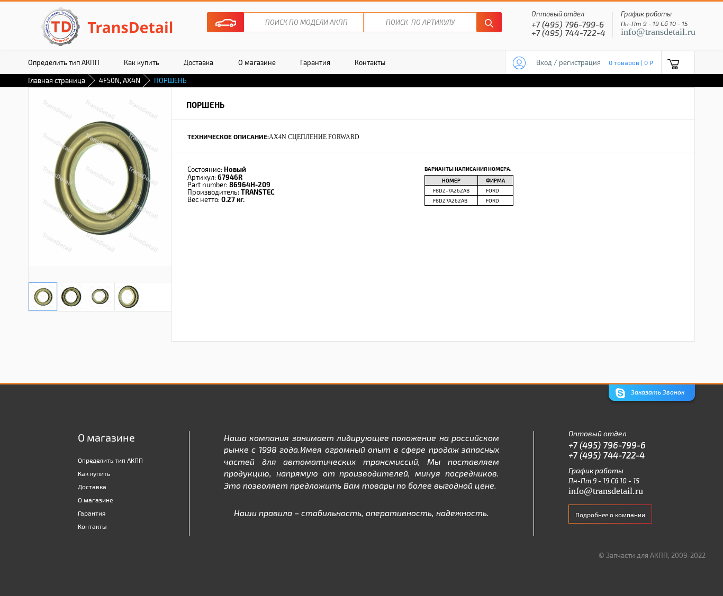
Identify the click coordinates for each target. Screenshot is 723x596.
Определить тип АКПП (64, 62)
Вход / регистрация (568, 62)
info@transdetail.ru (658, 31)
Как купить (141, 62)
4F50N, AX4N (119, 80)
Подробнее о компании (610, 514)
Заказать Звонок (656, 392)
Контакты (370, 62)
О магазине (257, 62)
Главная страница (56, 80)
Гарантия (315, 62)
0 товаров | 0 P (631, 62)
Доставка (198, 62)
